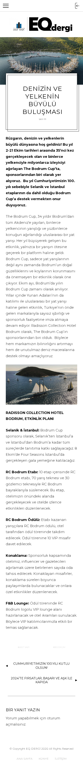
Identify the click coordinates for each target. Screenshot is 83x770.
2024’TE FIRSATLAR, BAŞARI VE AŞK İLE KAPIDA (41, 680)
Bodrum (60, 647)
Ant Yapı (24, 647)
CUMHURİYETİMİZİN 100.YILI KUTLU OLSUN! (41, 666)
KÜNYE (44, 758)
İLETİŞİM (61, 758)
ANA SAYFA (24, 758)
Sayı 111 (42, 119)
